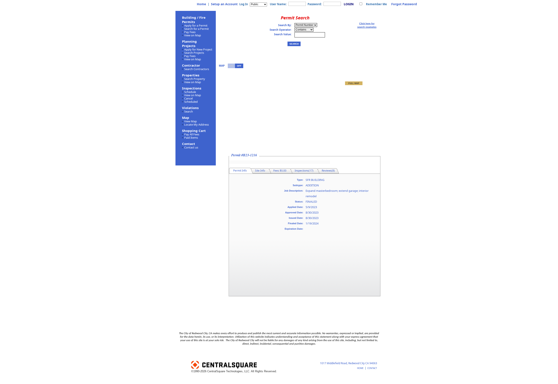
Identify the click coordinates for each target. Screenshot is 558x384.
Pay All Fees (191, 134)
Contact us (191, 147)
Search (188, 111)
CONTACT (372, 368)
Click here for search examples (366, 25)
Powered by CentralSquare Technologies (250, 365)
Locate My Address (196, 124)
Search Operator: (280, 30)
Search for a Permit (196, 29)
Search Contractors (196, 69)
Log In (243, 4)
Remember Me (376, 4)
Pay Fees (190, 32)
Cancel (188, 98)
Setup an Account (224, 4)
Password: (315, 4)
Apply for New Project (198, 49)
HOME (360, 368)
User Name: (278, 4)
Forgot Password (404, 4)
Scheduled (191, 102)
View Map (190, 121)
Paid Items (191, 138)
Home (201, 4)
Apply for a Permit (196, 25)
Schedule (190, 92)
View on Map (192, 35)
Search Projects (194, 53)
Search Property (194, 79)
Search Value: (282, 34)
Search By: (284, 25)
